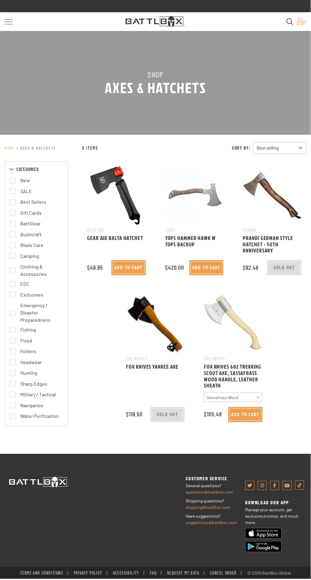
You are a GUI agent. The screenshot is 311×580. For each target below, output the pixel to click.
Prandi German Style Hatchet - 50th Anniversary (268, 244)
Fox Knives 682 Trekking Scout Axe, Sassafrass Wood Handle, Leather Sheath (232, 376)
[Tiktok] (299, 485)
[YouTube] (287, 485)
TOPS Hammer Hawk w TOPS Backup (190, 241)
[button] (9, 21)
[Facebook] (274, 485)
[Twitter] (249, 485)
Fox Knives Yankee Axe (152, 366)
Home (10, 148)
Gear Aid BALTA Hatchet (115, 238)
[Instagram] (262, 485)
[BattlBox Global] (155, 21)
